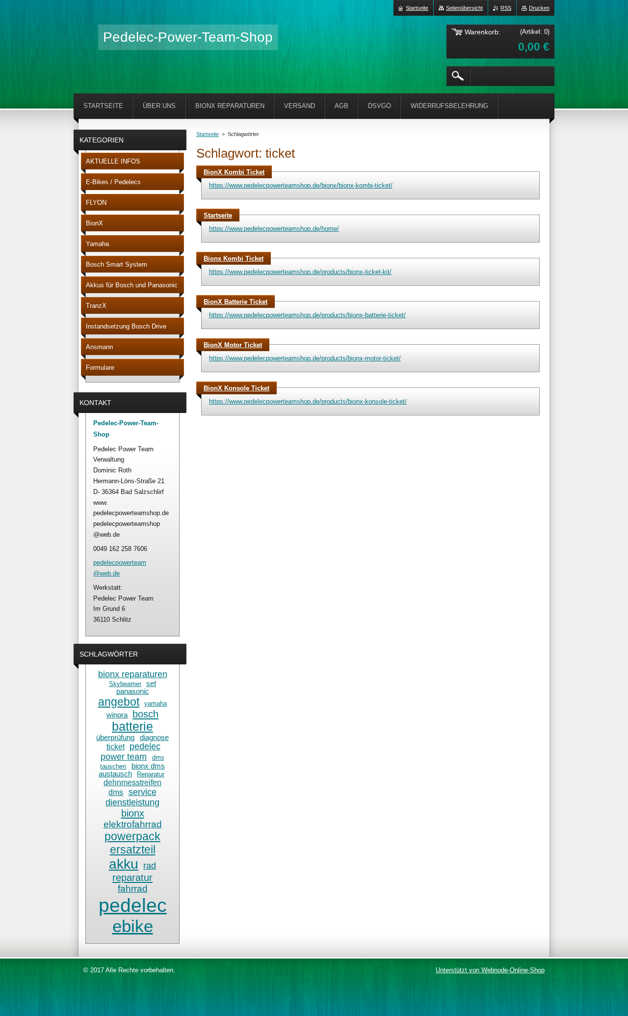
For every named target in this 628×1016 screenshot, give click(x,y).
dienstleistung (132, 802)
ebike (132, 925)
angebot (118, 701)
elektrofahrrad (133, 824)
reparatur (132, 877)
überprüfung (115, 737)
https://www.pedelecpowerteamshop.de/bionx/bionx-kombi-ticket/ (300, 185)
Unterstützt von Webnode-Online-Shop (490, 970)
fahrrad (133, 888)
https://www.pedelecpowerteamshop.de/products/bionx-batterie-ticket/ (307, 315)
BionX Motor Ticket (233, 345)
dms (115, 792)
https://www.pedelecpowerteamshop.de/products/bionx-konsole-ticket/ (308, 401)
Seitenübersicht (464, 8)
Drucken (539, 8)
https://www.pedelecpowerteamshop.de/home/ (274, 228)
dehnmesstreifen (132, 782)
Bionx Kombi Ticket (233, 258)
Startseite (207, 134)
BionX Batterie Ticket (235, 301)
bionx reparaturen (132, 674)
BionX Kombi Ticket (234, 172)
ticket (115, 746)
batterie (132, 726)
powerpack (132, 836)
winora (117, 715)
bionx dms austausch (132, 770)
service (143, 792)
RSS (505, 8)
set (151, 683)
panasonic (132, 691)
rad (149, 866)
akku (123, 864)
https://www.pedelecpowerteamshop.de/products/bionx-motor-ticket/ (305, 358)
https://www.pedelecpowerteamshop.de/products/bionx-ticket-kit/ (300, 271)
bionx (132, 813)
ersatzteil (133, 849)
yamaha (155, 703)
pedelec (133, 905)
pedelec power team (130, 751)
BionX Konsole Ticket (236, 388)
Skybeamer (125, 683)
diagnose (154, 737)
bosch (145, 714)
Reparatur (150, 774)
